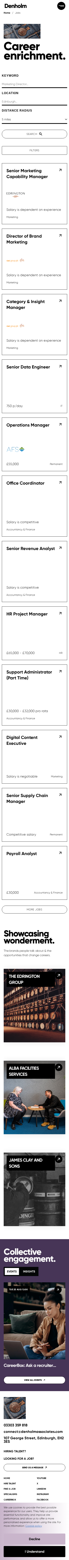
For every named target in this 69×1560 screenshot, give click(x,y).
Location (10, 93)
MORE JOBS (34, 909)
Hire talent (10, 1483)
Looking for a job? (19, 1458)
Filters (34, 150)
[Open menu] (61, 6)
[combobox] (34, 101)
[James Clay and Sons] (58, 1159)
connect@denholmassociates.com (33, 1431)
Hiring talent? (15, 1451)
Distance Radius (17, 110)
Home (7, 12)
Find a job (9, 1489)
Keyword (10, 75)
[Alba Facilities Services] (58, 1067)
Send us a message (32, 1467)
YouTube (41, 1478)
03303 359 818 (15, 1425)
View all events (33, 1380)
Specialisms (10, 1494)
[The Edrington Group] (58, 975)
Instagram (43, 1494)
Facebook (42, 1500)
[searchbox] (34, 84)
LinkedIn (41, 1489)
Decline (34, 1539)
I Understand (34, 1552)
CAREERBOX (10, 1500)
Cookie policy (33, 1525)
